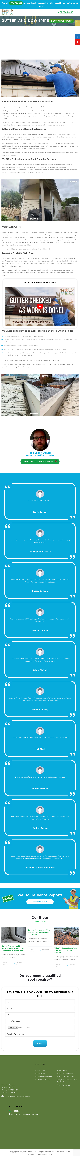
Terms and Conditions (65, 1073)
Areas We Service (63, 1085)
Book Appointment (61, 21)
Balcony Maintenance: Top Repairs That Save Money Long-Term (39, 932)
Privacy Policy (62, 1070)
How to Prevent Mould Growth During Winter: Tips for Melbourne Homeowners (12, 948)
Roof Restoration (41, 1070)
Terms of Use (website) (65, 1076)
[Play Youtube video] (40, 306)
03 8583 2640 (66, 12)
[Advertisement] (40, 45)
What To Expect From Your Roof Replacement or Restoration (65, 950)
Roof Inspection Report (43, 1076)
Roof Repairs (40, 1073)
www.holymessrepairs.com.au (19, 1096)
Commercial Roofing (42, 1080)
